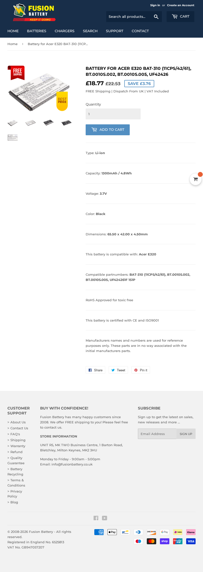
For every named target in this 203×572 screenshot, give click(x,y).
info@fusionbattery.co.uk (72, 464)
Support (114, 31)
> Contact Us (17, 428)
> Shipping (16, 440)
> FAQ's (13, 434)
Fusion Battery (41, 532)
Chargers (65, 31)
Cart (184, 16)
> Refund (15, 452)
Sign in (155, 5)
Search (90, 31)
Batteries (36, 31)
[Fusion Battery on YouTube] (104, 519)
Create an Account (180, 5)
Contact (140, 31)
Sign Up (186, 434)
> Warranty (16, 446)
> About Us (16, 422)
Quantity (93, 104)
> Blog (12, 502)
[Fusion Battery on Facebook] (96, 519)
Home (13, 31)
